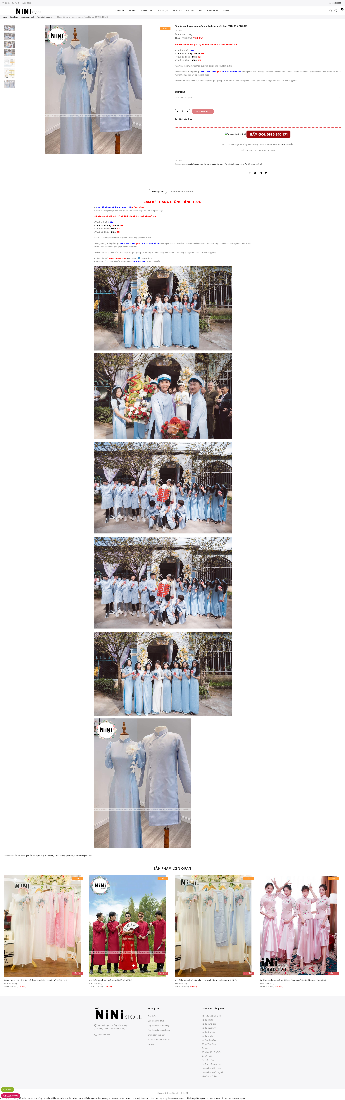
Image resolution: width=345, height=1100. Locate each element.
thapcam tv (203, 1098)
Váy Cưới (190, 10)
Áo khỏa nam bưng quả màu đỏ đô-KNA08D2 (110, 980)
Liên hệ (226, 10)
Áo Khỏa (133, 10)
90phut (242, 1098)
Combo (205, 1048)
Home (4, 17)
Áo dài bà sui (207, 1020)
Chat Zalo (7, 1089)
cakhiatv (114, 1098)
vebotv (228, 1098)
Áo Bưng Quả (162, 10)
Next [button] (165, 89)
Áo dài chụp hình (209, 1028)
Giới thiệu (152, 1016)
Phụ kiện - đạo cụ (209, 1060)
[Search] (330, 10)
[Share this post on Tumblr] (266, 173)
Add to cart (202, 111)
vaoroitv (235, 1098)
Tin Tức (151, 1044)
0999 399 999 (104, 1034)
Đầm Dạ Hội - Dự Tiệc (211, 1052)
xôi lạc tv (55, 1098)
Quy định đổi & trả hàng (158, 1025)
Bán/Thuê (180, 92)
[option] (93, 89)
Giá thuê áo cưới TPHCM (159, 1039)
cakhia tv (128, 1098)
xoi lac (30, 1098)
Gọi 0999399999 (10, 1096)
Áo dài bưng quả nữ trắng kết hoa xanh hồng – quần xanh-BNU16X (206, 980)
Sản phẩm (14, 17)
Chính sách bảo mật (156, 1035)
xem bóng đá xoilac (42, 1098)
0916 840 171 (139, 261)
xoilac (69, 1098)
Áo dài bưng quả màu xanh (212, 164)
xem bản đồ (287, 144)
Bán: (177, 34)
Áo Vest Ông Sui (209, 1040)
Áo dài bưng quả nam (45, 17)
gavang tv (106, 1098)
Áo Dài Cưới (146, 10)
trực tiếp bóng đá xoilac (90, 1098)
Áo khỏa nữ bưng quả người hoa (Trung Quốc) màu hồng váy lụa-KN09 (293, 980)
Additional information (181, 191)
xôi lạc (24, 1098)
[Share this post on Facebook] (250, 173)
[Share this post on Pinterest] (261, 173)
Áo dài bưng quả (27, 17)
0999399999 (336, 3)
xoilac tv (76, 1098)
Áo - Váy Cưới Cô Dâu (211, 1015)
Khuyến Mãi (207, 1056)
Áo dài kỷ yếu (207, 1036)
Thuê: (178, 38)
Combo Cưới (212, 10)
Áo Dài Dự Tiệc (208, 1032)
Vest (201, 10)
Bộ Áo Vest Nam (209, 1044)
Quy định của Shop (183, 119)
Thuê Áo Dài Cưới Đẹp (211, 1064)
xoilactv (63, 1098)
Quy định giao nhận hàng (159, 1030)
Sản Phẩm (119, 10)
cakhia (121, 1098)
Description (157, 191)
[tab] (158, 191)
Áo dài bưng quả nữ (253, 164)
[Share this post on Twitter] (255, 173)
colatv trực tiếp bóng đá (187, 1098)
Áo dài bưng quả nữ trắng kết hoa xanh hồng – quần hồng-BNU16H (35, 980)
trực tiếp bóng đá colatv (143, 1098)
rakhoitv (220, 1098)
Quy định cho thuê (156, 1020)
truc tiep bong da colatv (165, 1098)
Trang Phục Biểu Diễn (211, 1068)
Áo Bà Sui (177, 10)
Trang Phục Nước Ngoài (212, 1072)
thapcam (213, 1098)
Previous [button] (22, 89)
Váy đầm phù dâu (209, 1076)
